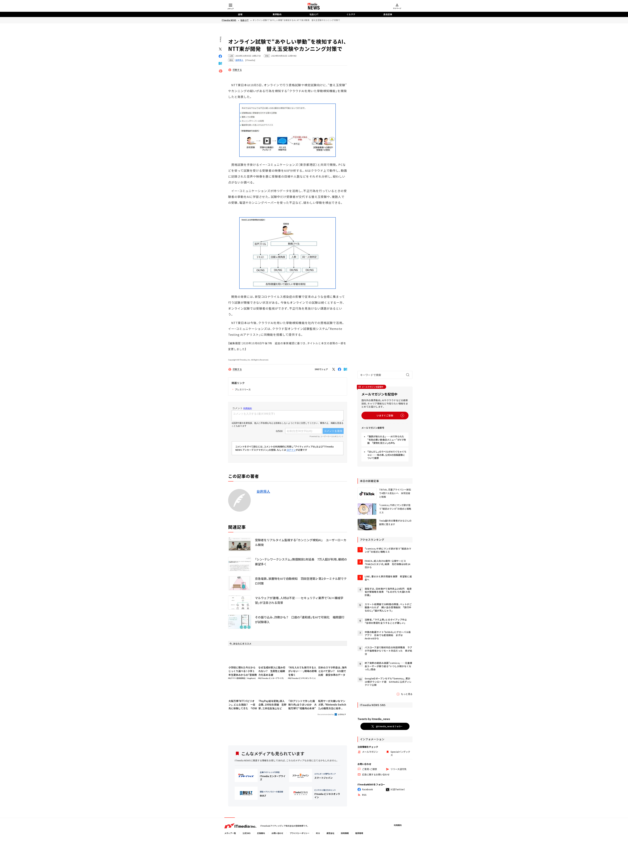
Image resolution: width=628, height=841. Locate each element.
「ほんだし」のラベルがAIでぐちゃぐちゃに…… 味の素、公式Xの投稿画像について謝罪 (386, 455)
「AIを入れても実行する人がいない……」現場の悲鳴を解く (302, 671)
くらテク (351, 14)
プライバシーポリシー (299, 833)
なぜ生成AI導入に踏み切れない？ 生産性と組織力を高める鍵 (271, 671)
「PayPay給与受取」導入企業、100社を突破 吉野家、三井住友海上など (272, 704)
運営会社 (330, 833)
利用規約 (398, 825)
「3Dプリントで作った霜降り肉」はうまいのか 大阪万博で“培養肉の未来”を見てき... (302, 704)
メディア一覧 (230, 833)
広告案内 (261, 833)
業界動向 (277, 14)
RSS (318, 833)
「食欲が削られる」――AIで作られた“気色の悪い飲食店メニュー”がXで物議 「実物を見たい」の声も (386, 439)
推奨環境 (359, 833)
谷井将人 (263, 491)
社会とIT (314, 14)
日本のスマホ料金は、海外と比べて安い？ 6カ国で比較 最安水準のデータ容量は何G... (332, 671)
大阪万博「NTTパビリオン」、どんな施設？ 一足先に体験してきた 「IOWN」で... (242, 704)
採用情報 (345, 833)
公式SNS (247, 833)
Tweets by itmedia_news (374, 719)
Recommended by (326, 714)
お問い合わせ (277, 833)
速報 (240, 14)
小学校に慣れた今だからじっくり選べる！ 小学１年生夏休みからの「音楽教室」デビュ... (242, 671)
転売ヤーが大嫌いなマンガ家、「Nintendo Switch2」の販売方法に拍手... (332, 704)
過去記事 (387, 14)
